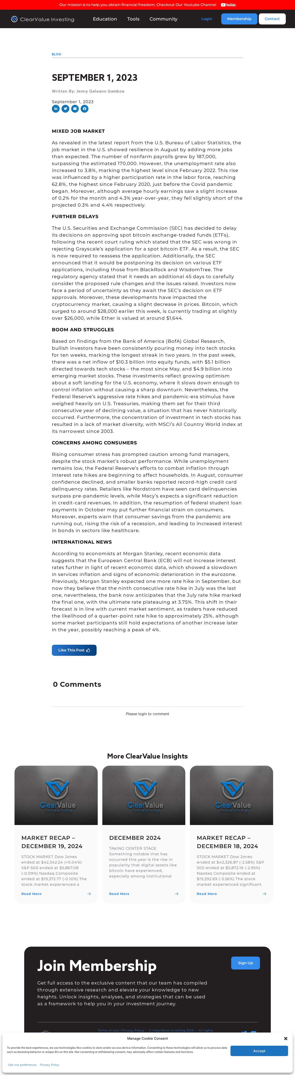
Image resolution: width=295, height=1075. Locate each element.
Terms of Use (108, 1030)
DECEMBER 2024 (135, 837)
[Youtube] (253, 1033)
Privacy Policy (133, 1030)
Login (206, 19)
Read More (31, 894)
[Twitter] (244, 1033)
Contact (272, 19)
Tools (133, 19)
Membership (239, 19)
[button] (56, 109)
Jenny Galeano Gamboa (100, 91)
